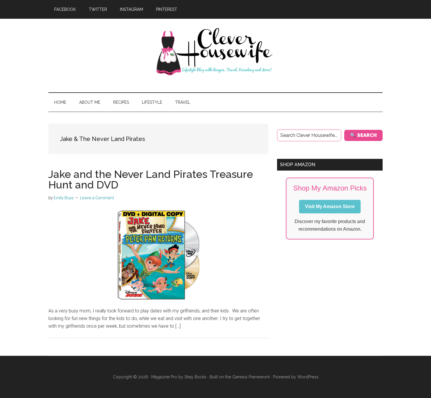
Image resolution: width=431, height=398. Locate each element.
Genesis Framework (251, 377)
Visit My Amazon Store (330, 206)
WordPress (307, 377)
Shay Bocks (195, 377)
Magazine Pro (164, 377)
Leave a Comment (97, 197)
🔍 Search (363, 135)
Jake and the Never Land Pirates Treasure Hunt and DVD (150, 179)
